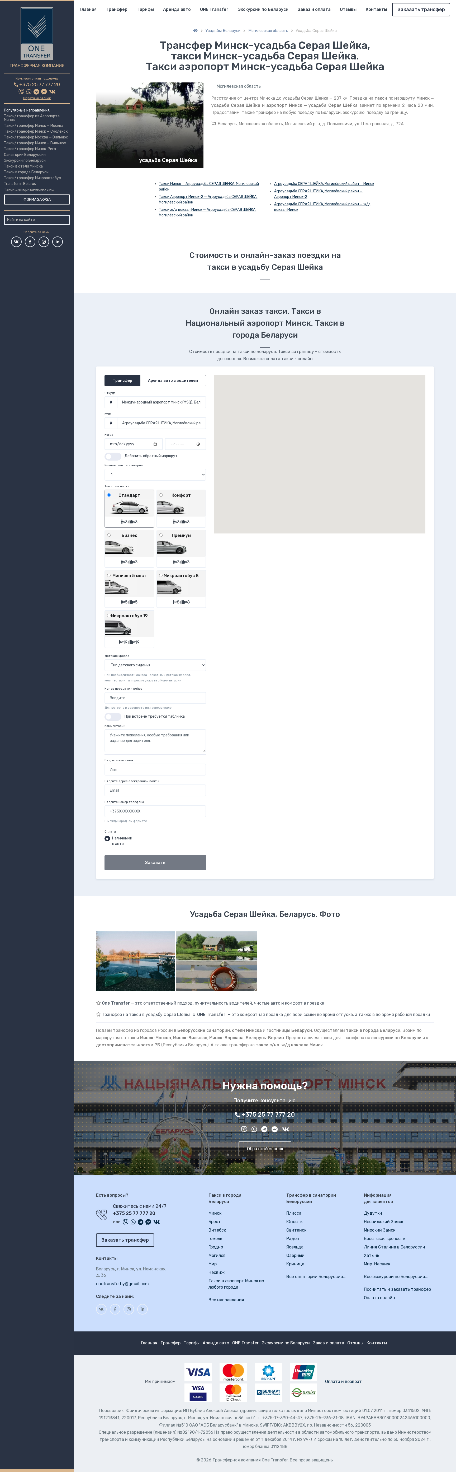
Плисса (293, 1213)
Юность (294, 1221)
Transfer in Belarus (20, 184)
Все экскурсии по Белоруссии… (396, 1276)
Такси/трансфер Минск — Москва (33, 125)
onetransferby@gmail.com (122, 1283)
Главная (88, 9)
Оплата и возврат (343, 1381)
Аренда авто (177, 9)
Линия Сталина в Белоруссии (394, 1247)
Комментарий (114, 726)
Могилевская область (268, 30)
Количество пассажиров (123, 465)
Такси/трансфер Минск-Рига (30, 149)
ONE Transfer (214, 9)
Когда (108, 435)
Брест (214, 1221)
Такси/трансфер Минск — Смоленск (36, 131)
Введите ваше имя (118, 760)
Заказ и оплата (314, 9)
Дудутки (373, 1213)
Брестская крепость (384, 1238)
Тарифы (145, 9)
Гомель (215, 1238)
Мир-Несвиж (377, 1263)
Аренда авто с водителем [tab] (173, 380)
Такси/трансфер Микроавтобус (32, 178)
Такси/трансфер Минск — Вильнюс (35, 143)
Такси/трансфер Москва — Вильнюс (36, 137)
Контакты (376, 9)
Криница (295, 1263)
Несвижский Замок (383, 1221)
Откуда (110, 393)
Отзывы (348, 9)
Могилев (217, 1255)
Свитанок (296, 1230)
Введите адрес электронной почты (131, 781)
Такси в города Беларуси (26, 172)
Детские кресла (116, 656)
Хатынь (371, 1255)
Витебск (217, 1230)
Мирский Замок (379, 1230)
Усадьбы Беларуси (223, 30)
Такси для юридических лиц (29, 189)
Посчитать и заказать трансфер (397, 1289)
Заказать (155, 862)
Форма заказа (37, 199)
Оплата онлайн (379, 1297)
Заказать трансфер (421, 9)
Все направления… (227, 1299)
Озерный (295, 1255)
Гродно (215, 1247)
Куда (108, 414)
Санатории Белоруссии (25, 154)
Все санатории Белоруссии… (316, 1276)
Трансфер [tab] (122, 380)
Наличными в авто (122, 841)
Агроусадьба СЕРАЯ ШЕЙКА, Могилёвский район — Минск (324, 184)
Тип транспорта (116, 486)
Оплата (110, 831)
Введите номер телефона (124, 802)
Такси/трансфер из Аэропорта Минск (32, 118)
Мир (212, 1263)
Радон (292, 1238)
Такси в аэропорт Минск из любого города (236, 1284)
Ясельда (294, 1247)
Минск (214, 1213)
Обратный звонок (37, 98)
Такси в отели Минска (23, 166)
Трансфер (116, 9)
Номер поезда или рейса (123, 688)
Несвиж (216, 1272)
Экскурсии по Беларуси (25, 160)
